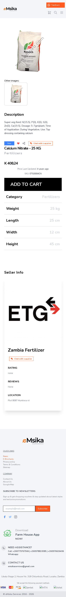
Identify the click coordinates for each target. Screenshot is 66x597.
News (5, 456)
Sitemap (6, 467)
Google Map (8, 484)
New (9, 143)
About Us (7, 482)
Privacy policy (9, 462)
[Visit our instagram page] (15, 516)
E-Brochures (8, 459)
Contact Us (8, 479)
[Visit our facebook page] (4, 516)
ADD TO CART (26, 184)
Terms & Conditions (11, 464)
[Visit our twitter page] (10, 516)
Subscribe (42, 508)
